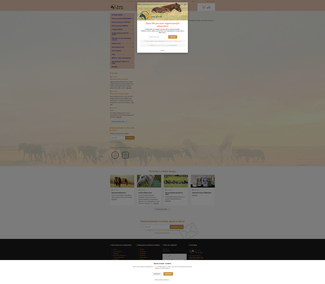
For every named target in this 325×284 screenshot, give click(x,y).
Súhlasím (168, 274)
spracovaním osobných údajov (161, 45)
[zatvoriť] (184, 5)
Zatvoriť (162, 50)
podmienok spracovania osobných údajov (172, 41)
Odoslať (172, 37)
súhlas (155, 266)
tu (169, 280)
